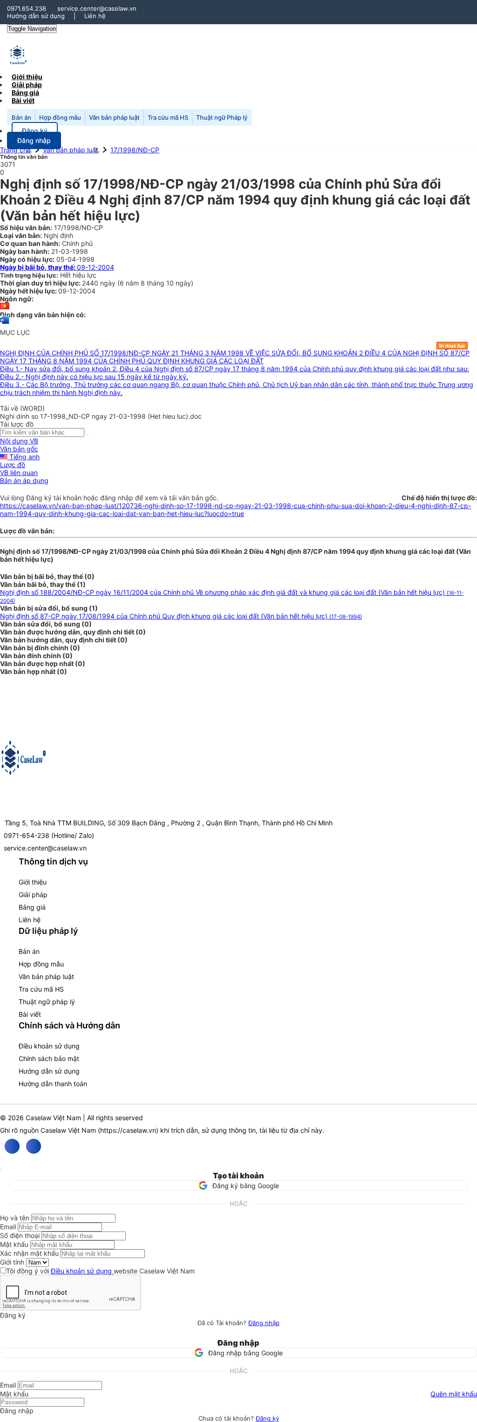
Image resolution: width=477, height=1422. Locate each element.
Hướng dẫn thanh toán (53, 1084)
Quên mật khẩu (453, 1394)
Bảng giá (32, 907)
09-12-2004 (57, 267)
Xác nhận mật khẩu (29, 1253)
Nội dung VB (19, 441)
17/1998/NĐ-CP (134, 150)
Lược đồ (12, 465)
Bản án (21, 117)
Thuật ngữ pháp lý (47, 1002)
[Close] (1, 1169)
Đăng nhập (263, 1323)
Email (8, 1227)
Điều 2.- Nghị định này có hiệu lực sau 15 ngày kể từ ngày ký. (94, 377)
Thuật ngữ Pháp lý (221, 117)
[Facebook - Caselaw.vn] (12, 1146)
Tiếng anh (23, 457)
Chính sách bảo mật (49, 1058)
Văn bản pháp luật (114, 117)
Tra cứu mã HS (168, 117)
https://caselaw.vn (128, 1130)
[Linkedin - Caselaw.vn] (33, 1146)
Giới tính (12, 1262)
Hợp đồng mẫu (60, 117)
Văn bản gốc (19, 449)
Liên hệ (95, 16)
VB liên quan (19, 472)
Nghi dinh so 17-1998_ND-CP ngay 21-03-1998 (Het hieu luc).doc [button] (101, 416)
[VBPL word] (4, 324)
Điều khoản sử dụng (49, 1046)
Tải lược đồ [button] (17, 424)
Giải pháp (33, 894)
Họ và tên (14, 1218)
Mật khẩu (14, 1244)
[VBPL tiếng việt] (4, 307)
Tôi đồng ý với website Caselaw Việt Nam (100, 1271)
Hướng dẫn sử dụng (36, 16)
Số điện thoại (20, 1235)
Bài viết (23, 100)
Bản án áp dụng (24, 480)
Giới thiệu (33, 882)
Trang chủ (15, 150)
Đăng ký (267, 1418)
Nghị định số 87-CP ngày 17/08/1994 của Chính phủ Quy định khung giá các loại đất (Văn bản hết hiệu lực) (181, 616)
